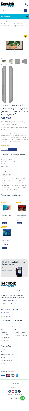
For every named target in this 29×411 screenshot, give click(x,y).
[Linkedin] (16, 391)
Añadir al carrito (12, 149)
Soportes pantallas (6, 360)
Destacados (6, 16)
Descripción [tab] (5, 171)
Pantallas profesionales (12, 21)
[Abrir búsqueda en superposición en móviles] (14, 11)
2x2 (2, 213)
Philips (6, 166)
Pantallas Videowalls (7, 354)
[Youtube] (13, 391)
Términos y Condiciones (4, 333)
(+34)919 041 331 (15, 309)
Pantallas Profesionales (5, 350)
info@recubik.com (11, 300)
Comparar (5, 154)
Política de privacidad (7, 329)
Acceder (17, 324)
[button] (25, 36)
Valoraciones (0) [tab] (6, 174)
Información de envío (7, 327)
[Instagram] (19, 391)
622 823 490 (7, 316)
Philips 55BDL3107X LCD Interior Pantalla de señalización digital (7, 215)
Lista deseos (18, 329)
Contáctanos (4, 340)
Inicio (2, 21)
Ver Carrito (18, 327)
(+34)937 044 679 (5, 312)
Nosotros (3, 324)
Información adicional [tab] (17, 171)
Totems (3, 357)
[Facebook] (9, 391)
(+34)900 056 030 (5, 309)
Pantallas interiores (6, 23)
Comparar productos (21, 335)
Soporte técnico (5, 337)
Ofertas (3, 363)
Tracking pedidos (20, 332)
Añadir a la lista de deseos (18, 154)
